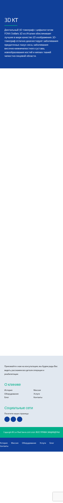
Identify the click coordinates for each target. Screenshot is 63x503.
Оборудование (11, 394)
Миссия (37, 390)
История (8, 390)
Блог (6, 397)
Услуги (37, 394)
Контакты (38, 397)
